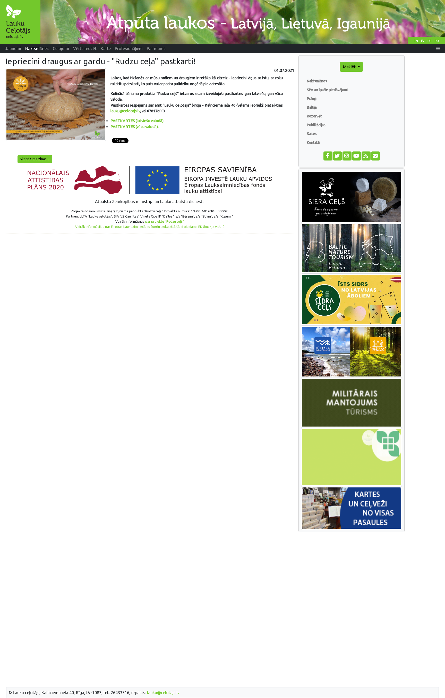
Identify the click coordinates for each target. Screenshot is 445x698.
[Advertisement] (149, 274)
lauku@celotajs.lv (125, 111)
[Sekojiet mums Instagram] (347, 155)
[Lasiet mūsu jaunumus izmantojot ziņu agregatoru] (366, 155)
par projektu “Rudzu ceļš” (164, 221)
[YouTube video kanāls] (356, 155)
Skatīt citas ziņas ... (35, 159)
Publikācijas (316, 125)
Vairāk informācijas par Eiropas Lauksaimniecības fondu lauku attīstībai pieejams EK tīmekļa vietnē (149, 227)
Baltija (312, 107)
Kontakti (313, 142)
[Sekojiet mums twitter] (337, 155)
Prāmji (311, 99)
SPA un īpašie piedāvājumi (327, 90)
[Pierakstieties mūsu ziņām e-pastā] (375, 155)
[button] (438, 48)
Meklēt (350, 67)
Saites (312, 134)
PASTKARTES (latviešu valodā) (137, 120)
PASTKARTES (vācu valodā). (134, 126)
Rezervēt (314, 116)
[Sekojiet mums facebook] (327, 155)
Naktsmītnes (317, 81)
